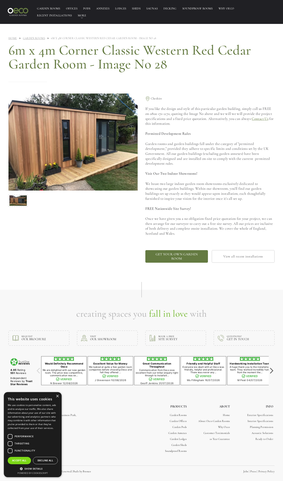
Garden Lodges (178, 439)
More (82, 15)
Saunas (152, 8)
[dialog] (33, 434)
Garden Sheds (179, 445)
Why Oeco (226, 8)
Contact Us (260, 118)
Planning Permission (261, 427)
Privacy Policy (266, 471)
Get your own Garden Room (177, 256)
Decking (170, 8)
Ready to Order (264, 439)
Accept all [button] (19, 460)
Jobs (245, 471)
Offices (72, 8)
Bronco (87, 471)
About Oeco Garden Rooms (214, 421)
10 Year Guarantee (220, 439)
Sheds (136, 8)
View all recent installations (243, 256)
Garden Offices (178, 421)
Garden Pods (179, 427)
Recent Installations (54, 15)
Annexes (103, 8)
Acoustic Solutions (262, 433)
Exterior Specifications (260, 415)
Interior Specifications (260, 421)
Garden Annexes (177, 433)
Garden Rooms (48, 8)
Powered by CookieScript (33, 473)
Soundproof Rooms (197, 8)
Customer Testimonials (216, 433)
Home (12, 38)
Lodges (120, 8)
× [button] (57, 396)
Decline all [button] (45, 460)
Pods (86, 8)
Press (253, 471)
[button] (33, 469)
